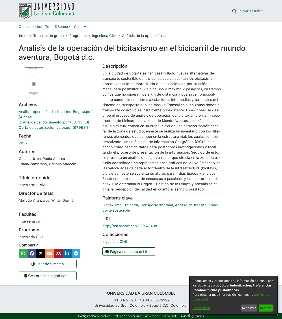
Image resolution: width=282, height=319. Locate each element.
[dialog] (233, 295)
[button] (234, 11)
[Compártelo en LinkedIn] (67, 253)
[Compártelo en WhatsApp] (23, 253)
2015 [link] (23, 143)
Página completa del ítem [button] (130, 251)
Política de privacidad (127, 316)
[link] (54, 122)
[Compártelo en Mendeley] (58, 253)
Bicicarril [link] (131, 205)
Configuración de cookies (94, 316)
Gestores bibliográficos (47, 276)
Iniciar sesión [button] (250, 11)
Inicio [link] (23, 35)
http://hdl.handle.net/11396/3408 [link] (129, 226)
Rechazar (249, 308)
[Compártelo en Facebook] (32, 253)
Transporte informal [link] (156, 205)
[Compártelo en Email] (49, 253)
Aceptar (266, 308)
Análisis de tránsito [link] (191, 205)
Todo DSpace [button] (56, 26)
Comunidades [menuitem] (30, 26)
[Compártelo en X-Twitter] (40, 253)
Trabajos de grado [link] (48, 35)
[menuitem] (57, 26)
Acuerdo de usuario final (160, 316)
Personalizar (201, 308)
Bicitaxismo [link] (112, 205)
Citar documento (49, 264)
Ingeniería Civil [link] (104, 35)
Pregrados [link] (78, 35)
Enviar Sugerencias (192, 316)
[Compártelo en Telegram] (76, 253)
